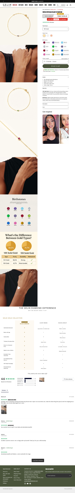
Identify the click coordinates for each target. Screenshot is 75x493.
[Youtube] (27, 483)
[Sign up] (69, 475)
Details (44, 77)
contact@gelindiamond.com (31, 481)
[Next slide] (64, 146)
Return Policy (17, 477)
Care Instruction (17, 480)
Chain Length (46, 58)
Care (44, 107)
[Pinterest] (30, 483)
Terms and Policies (68, 488)
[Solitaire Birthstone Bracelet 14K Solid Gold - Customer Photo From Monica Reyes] (41, 380)
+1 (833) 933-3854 (38, 471)
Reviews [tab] (4, 390)
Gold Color (45, 33)
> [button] (38, 460)
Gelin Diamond (9, 488)
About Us (5, 471)
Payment (16, 475)
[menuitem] (54, 5)
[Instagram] (25, 483)
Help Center (16, 471)
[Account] (67, 5)
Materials (44, 88)
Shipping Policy (17, 473)
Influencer (5, 481)
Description (45, 103)
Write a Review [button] (68, 379)
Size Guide (64, 58)
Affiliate (5, 483)
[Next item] (66, 129)
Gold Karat (45, 25)
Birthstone (45, 40)
